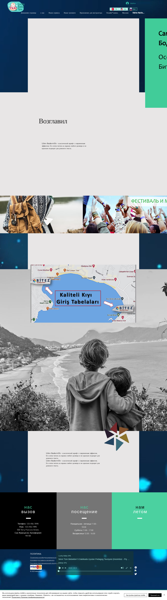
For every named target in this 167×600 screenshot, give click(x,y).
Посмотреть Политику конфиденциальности (28, 597)
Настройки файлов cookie (135, 595)
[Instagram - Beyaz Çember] (136, 567)
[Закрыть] (164, 595)
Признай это (155, 595)
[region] (117, 440)
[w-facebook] (136, 571)
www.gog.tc (38, 571)
